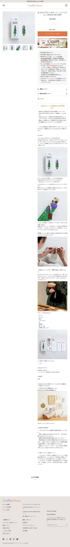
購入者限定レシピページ (29, 516)
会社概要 (25, 531)
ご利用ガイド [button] (6, 520)
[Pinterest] (10, 539)
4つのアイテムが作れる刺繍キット (47, 390)
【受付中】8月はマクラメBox (35, 1)
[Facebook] (3, 539)
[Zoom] (19, 27)
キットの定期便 (7, 507)
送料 (48, 54)
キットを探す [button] (6, 504)
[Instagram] (14, 539)
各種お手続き (6, 528)
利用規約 (25, 522)
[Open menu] (5, 5)
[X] (7, 539)
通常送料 (45, 72)
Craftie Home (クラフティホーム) (14, 543)
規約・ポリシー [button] (27, 520)
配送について (44, 89)
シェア (42, 98)
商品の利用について (45, 93)
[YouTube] (17, 539)
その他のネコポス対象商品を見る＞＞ (51, 74)
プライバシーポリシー (28, 525)
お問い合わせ (6, 533)
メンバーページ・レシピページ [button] (31, 504)
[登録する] (65, 524)
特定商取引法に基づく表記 (30, 528)
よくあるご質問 (7, 531)
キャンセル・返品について (10, 522)
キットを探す (6, 510)
